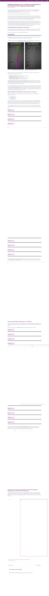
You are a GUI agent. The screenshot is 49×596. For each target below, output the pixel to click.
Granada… (9, 123)
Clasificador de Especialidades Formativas (19, 494)
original (15, 493)
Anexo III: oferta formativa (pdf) (11, 560)
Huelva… (9, 240)
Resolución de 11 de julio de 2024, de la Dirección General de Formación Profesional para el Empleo (19, 559)
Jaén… (9, 245)
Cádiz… (9, 114)
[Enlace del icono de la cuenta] (47, 0)
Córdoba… (9, 338)
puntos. (38, 30)
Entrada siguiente (38, 565)
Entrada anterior (10, 565)
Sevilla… (9, 254)
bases (10, 9)
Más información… (11, 34)
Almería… (9, 329)
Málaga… (9, 249)
